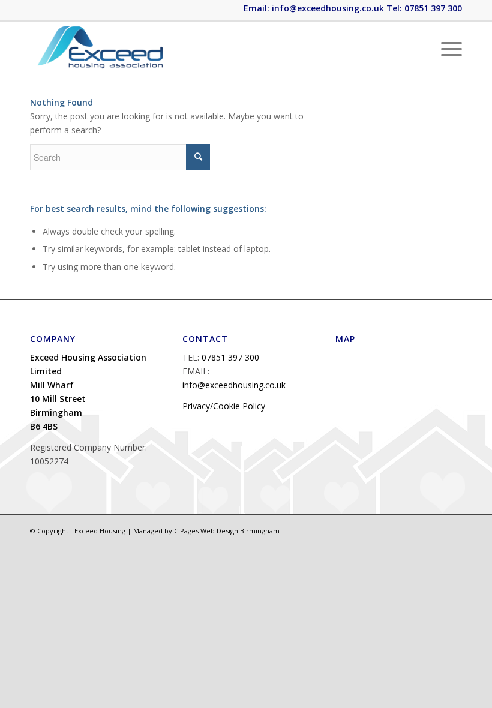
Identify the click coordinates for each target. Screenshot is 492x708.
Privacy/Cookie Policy (223, 406)
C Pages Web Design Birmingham (227, 530)
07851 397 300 (230, 357)
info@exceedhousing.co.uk (234, 385)
